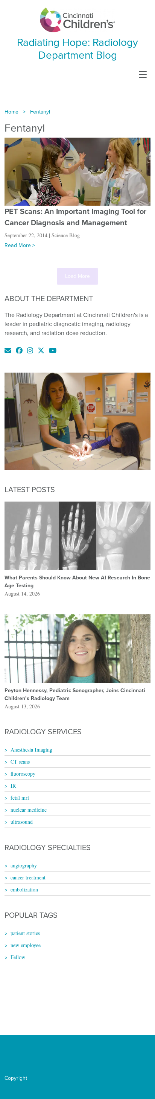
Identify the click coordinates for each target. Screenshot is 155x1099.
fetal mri (20, 797)
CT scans (20, 761)
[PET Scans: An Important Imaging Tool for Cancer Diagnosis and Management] (77, 171)
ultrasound (22, 821)
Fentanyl (40, 112)
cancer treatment (28, 877)
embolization (24, 889)
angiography (24, 865)
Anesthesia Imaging (31, 749)
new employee (26, 945)
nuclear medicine (29, 809)
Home (11, 112)
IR (13, 785)
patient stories (25, 933)
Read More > (20, 245)
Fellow (18, 957)
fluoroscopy (23, 773)
